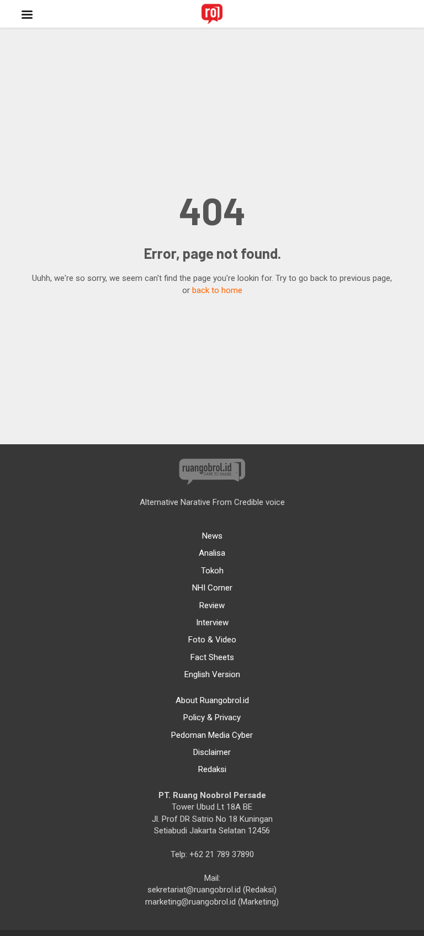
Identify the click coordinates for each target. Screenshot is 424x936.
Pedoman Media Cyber (212, 735)
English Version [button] (212, 674)
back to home (217, 290)
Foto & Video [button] (212, 640)
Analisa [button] (212, 553)
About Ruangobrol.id (212, 700)
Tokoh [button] (212, 571)
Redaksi (212, 769)
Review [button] (212, 605)
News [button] (212, 536)
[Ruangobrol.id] (212, 14)
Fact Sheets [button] (212, 657)
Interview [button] (212, 622)
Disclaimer (212, 752)
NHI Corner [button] (212, 588)
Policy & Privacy (212, 717)
